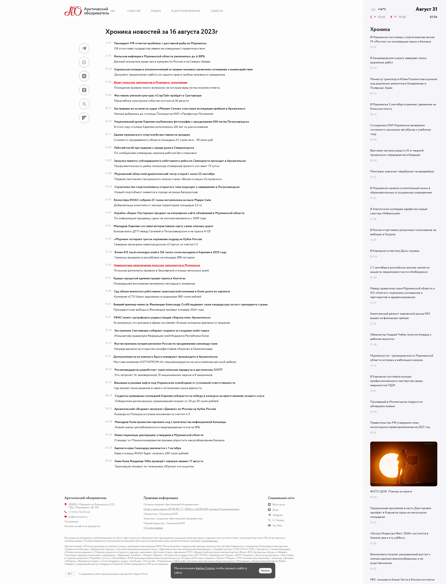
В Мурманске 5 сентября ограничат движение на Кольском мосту (403, 106)
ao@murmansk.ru (78, 516)
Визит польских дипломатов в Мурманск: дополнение (150, 82)
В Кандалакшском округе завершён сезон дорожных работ (398, 60)
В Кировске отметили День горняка (394, 251)
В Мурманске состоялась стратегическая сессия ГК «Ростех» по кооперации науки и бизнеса (402, 39)
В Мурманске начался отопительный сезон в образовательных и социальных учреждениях (401, 190)
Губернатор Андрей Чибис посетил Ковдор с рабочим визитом (400, 337)
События (133, 11)
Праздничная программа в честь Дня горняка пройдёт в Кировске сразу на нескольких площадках (400, 512)
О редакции (71, 521)
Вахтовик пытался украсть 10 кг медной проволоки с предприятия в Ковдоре (397, 153)
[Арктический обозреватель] (86, 11)
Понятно (265, 570)
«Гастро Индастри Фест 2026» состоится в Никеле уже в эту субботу (399, 535)
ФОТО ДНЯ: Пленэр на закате (391, 491)
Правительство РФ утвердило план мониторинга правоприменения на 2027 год (400, 425)
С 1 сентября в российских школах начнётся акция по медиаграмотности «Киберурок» (399, 270)
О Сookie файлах (153, 528)
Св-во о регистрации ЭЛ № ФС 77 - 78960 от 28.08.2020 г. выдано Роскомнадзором (191, 509)
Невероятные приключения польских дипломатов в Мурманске (157, 265)
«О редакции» (209, 541)
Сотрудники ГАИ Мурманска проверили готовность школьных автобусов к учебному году (400, 129)
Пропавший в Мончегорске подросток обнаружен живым (396, 404)
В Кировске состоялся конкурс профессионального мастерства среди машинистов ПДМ (396, 381)
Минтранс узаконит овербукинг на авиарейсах (402, 171)
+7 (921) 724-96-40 (79, 512)
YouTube (277, 525)
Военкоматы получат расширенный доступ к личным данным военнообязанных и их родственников (400, 558)
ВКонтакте (278, 504)
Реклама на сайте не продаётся (82, 526)
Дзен (275, 509)
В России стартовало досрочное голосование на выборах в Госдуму (403, 232)
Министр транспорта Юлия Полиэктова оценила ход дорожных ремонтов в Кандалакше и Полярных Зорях (403, 83)
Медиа (156, 11)
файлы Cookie (205, 568)
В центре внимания (185, 11)
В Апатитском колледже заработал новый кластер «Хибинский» (398, 211)
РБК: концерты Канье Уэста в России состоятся (402, 580)
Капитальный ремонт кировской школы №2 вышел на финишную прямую (400, 316)
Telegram (277, 515)
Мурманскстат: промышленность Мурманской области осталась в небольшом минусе (401, 358)
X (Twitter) (278, 520)
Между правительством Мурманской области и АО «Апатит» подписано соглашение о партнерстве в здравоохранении (402, 292)
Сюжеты (217, 11)
